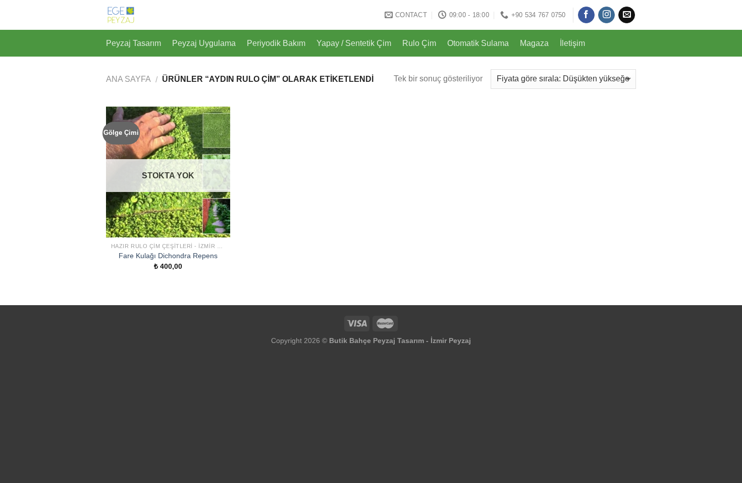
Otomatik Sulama (478, 43)
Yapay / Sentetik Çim (353, 43)
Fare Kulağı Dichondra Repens (168, 256)
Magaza (534, 43)
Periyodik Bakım (276, 43)
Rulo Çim (419, 43)
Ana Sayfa (128, 79)
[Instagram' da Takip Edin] (606, 15)
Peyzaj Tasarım (133, 43)
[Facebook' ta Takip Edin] (586, 15)
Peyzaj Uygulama (204, 43)
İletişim (572, 43)
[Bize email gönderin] (626, 15)
